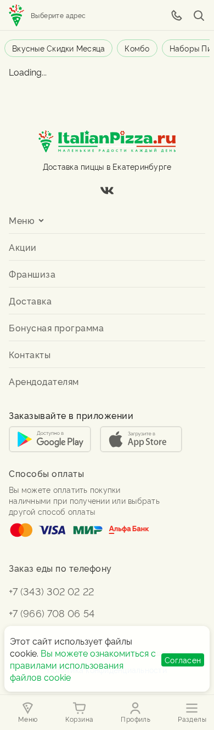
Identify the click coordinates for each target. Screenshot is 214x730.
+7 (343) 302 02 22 (51, 590)
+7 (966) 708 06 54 (51, 612)
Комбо (137, 48)
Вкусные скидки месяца (58, 48)
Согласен (183, 659)
